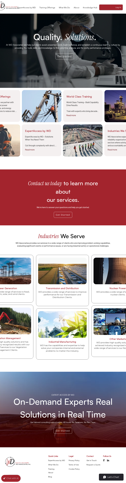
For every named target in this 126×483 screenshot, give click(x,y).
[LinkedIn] (108, 460)
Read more (71, 115)
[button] (90, 8)
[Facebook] (103, 460)
